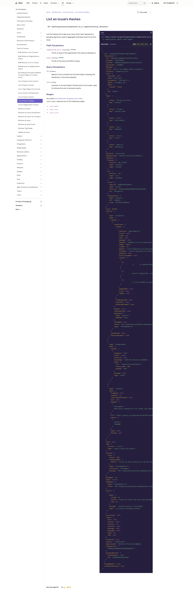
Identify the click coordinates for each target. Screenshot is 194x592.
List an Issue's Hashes (82, 12)
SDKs (28, 3)
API (63, 3)
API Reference (56, 12)
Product (35, 3)
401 (138, 44)
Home (48, 12)
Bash (102, 32)
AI (40, 3)
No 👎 (69, 587)
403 (142, 44)
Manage (68, 3)
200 (134, 44)
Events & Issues (68, 12)
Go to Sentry (169, 3)
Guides (46, 3)
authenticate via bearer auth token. (69, 99)
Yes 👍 (63, 587)
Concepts (54, 3)
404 (146, 44)
